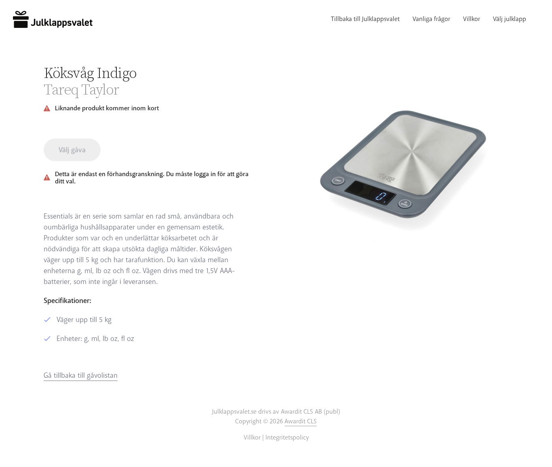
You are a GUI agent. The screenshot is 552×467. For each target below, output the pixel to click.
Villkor (471, 19)
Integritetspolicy (287, 437)
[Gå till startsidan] (53, 19)
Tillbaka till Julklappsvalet (365, 19)
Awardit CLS (300, 421)
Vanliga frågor (431, 19)
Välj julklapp (509, 19)
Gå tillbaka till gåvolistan (81, 376)
